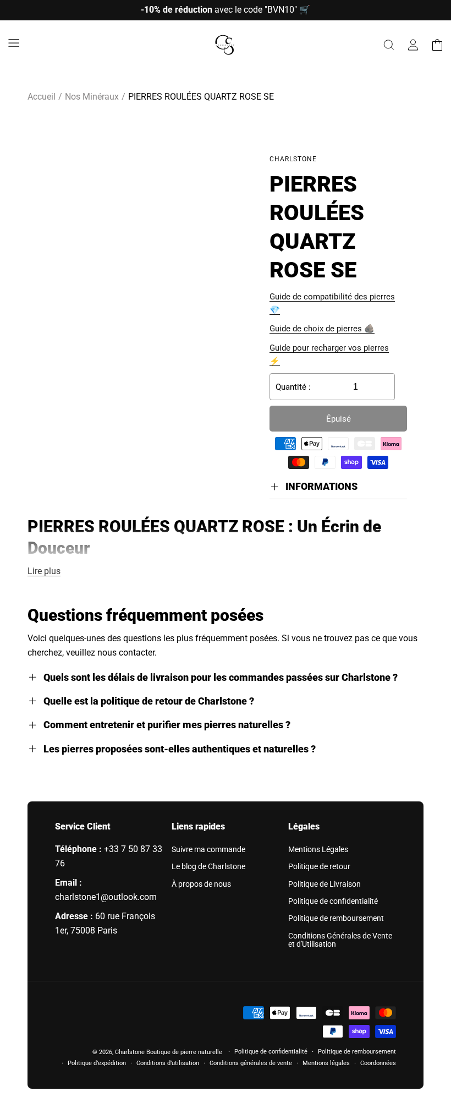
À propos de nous (201, 884)
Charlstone (130, 1052)
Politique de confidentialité (333, 901)
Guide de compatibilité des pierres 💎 (332, 303)
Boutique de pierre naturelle (184, 1052)
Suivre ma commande (208, 849)
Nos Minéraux (92, 96)
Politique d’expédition (97, 1063)
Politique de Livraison (324, 884)
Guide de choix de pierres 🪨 (322, 329)
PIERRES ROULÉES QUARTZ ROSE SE (201, 96)
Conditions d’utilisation (167, 1063)
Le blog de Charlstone (208, 866)
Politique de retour (319, 866)
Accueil (42, 96)
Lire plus (44, 571)
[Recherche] (389, 45)
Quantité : (293, 387)
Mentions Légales (318, 849)
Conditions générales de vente (251, 1063)
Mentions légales (326, 1063)
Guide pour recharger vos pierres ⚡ (329, 354)
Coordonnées (378, 1063)
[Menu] (14, 43)
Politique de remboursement (336, 918)
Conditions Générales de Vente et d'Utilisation (340, 939)
